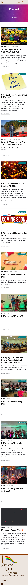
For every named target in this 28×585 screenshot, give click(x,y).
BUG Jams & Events (6, 92)
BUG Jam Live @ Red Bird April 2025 (12, 489)
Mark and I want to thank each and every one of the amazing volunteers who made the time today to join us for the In (14, 367)
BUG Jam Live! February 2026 (11, 402)
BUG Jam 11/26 (4, 230)
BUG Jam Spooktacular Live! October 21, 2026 (13, 185)
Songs (3, 527)
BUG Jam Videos (5, 46)
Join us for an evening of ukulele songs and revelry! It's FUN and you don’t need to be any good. (13, 240)
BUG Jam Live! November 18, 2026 (14, 234)
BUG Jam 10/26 (4, 180)
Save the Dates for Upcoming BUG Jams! (14, 96)
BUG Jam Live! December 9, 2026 (13, 275)
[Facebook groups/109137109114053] (2, 584)
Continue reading (5, 66)
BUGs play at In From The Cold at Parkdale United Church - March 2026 (12, 360)
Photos (3, 313)
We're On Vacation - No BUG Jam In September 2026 (13, 143)
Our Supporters (4, 580)
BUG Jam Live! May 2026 (12, 316)
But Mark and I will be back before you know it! (13, 148)
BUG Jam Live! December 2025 (12, 444)
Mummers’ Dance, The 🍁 (12, 530)
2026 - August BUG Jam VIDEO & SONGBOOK (11, 50)
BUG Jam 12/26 (4, 271)
